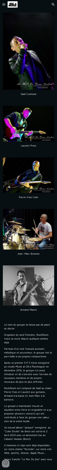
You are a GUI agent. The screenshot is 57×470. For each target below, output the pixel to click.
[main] (28, 94)
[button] (4, 4)
